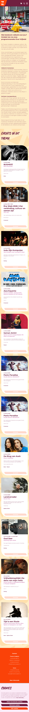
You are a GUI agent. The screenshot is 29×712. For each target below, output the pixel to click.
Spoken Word (7, 508)
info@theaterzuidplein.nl (14, 664)
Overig (5, 260)
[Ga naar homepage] (3, 3)
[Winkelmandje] (20, 3)
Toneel (5, 345)
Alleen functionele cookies (14, 701)
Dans (5, 176)
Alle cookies (14, 708)
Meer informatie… (20, 697)
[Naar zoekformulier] (23, 3)
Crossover (6, 220)
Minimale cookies (14, 705)
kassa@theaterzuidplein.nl (14, 673)
